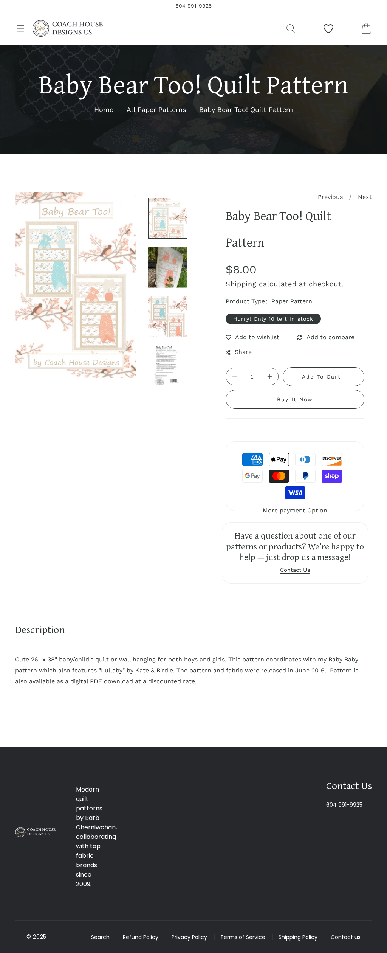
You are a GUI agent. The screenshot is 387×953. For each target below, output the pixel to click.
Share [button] (243, 351)
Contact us (346, 937)
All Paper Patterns (156, 109)
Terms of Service (242, 937)
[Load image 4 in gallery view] (167, 365)
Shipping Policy (298, 937)
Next (365, 196)
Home (103, 109)
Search (100, 937)
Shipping (241, 284)
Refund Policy (140, 937)
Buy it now (295, 399)
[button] (20, 28)
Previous (330, 196)
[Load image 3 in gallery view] (167, 316)
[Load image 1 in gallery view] (167, 218)
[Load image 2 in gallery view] (167, 267)
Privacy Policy (189, 937)
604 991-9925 (344, 805)
